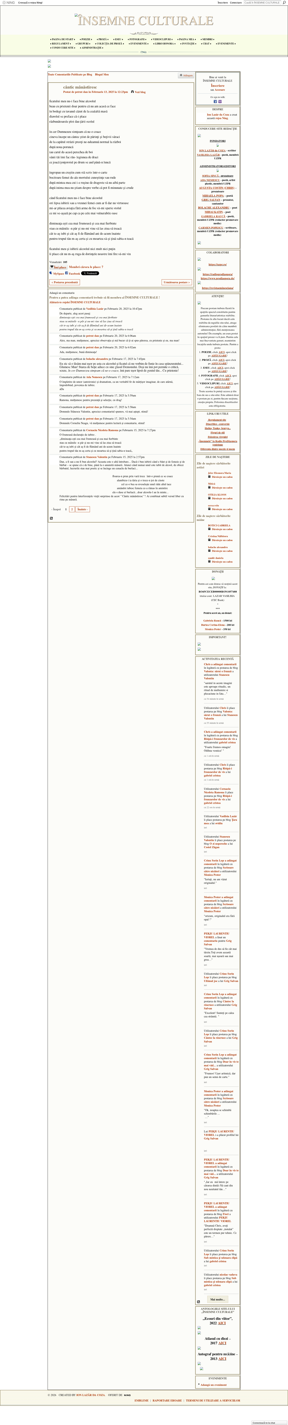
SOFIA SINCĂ (210, 176)
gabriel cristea (227, 742)
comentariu (210, 941)
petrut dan (81, 92)
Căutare (284, 2)
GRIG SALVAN (211, 200)
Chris (207, 664)
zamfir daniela (215, 558)
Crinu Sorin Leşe (214, 860)
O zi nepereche (218, 843)
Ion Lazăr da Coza (218, 114)
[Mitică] (201, 489)
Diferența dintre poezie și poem (217, 449)
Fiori (226, 1214)
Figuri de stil (218, 432)
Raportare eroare (167, 1400)
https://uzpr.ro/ (218, 264)
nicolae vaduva (228, 1274)
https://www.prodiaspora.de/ (218, 278)
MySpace (58, 273)
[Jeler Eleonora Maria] (201, 479)
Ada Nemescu (94, 377)
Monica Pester (213, 629)
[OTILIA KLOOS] (201, 500)
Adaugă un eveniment (214, 1385)
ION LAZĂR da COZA (212, 150)
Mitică (211, 483)
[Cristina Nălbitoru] (201, 542)
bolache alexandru (97, 359)
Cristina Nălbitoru (218, 536)
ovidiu (219, 823)
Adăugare (188, 75)
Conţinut (51, 518)
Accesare (220, 90)
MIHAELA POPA (213, 196)
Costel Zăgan (211, 847)
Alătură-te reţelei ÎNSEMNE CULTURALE (75, 302)
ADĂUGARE (219, 355)
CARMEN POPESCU (210, 228)
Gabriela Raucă (212, 620)
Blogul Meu (102, 74)
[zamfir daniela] (201, 564)
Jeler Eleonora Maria (219, 473)
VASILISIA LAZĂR (208, 155)
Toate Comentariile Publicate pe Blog (70, 74)
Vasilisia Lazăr (94, 309)
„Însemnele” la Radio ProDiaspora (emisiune (217, 443)
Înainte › (83, 509)
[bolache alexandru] (201, 553)
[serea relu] (201, 511)
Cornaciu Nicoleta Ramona (102, 430)
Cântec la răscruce (215, 1038)
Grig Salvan (231, 981)
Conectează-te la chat (264, 1423)
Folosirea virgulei (218, 437)
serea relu (213, 505)
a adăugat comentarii (223, 664)
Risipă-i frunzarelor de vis (219, 739)
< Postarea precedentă (65, 282)
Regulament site (217, 420)
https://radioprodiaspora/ (218, 274)
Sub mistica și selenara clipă (220, 1258)
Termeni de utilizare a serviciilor (213, 1400)
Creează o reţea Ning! (30, 2)
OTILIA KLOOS (217, 494)
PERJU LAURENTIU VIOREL (216, 935)
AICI (222, 352)
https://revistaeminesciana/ (218, 288)
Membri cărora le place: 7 (86, 267)
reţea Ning (222, 118)
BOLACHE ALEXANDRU (213, 207)
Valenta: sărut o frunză (218, 671)
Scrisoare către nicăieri (219, 869)
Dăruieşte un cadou (222, 477)
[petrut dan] (54, 95)
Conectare (236, 2)
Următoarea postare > (177, 282)
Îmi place (60, 267)
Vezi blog (140, 92)
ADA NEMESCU (210, 180)
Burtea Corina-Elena (213, 625)
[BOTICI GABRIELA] (201, 531)
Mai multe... (217, 1299)
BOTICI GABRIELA (219, 525)
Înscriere (223, 2)
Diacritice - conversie (218, 424)
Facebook (74, 273)
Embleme (142, 1400)
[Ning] (8, 2)
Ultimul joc (210, 981)
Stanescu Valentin (96, 457)
